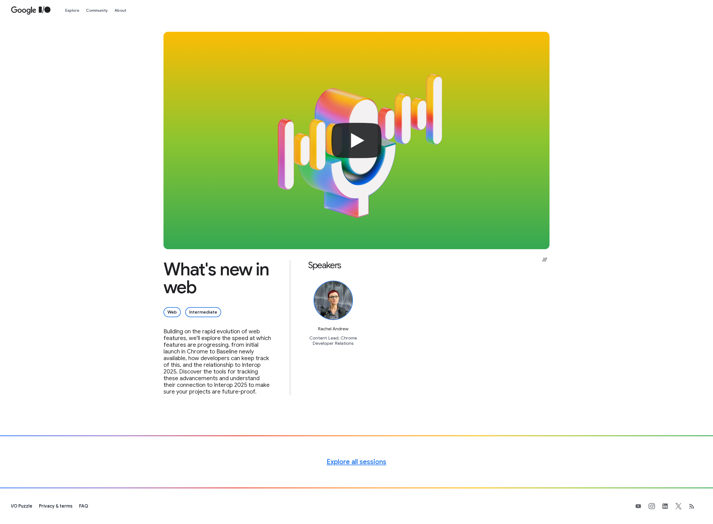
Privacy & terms (55, 506)
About (120, 10)
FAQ (83, 506)
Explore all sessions (356, 462)
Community (97, 10)
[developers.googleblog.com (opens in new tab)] (695, 506)
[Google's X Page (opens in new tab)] (681, 506)
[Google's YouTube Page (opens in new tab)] (641, 506)
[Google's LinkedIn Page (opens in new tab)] (668, 506)
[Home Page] (31, 10)
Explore (72, 10)
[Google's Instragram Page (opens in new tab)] (655, 506)
